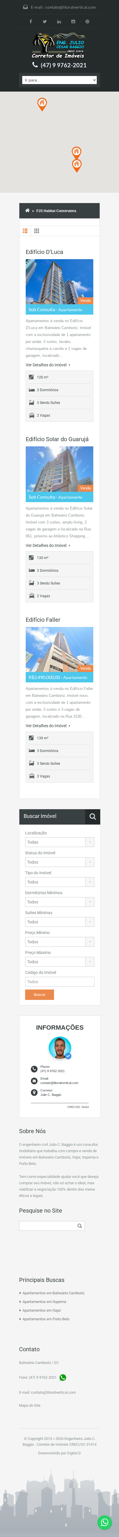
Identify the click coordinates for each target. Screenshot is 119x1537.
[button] (76, 153)
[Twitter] (45, 21)
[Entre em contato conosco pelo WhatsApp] (104, 1522)
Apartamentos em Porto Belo (46, 1319)
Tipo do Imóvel (38, 872)
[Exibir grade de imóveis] (36, 231)
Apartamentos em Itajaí (42, 1310)
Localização (36, 833)
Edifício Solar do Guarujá (57, 439)
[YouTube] (73, 21)
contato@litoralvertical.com (70, 7)
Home (27, 211)
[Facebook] (31, 21)
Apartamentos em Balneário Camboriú (53, 1293)
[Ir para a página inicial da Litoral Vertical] (59, 46)
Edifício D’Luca (44, 251)
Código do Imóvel (40, 972)
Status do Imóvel (40, 853)
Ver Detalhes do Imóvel (46, 365)
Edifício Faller (43, 619)
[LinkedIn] (59, 21)
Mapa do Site (29, 1405)
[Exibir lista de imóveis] (25, 231)
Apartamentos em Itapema (44, 1302)
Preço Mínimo (37, 932)
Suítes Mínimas (38, 912)
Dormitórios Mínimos (43, 892)
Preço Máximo (38, 952)
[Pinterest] (87, 21)
